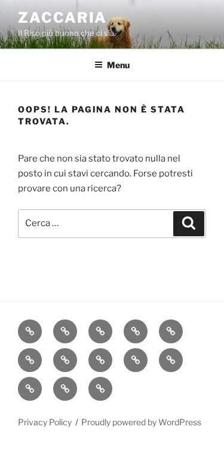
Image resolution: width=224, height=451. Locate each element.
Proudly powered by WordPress (141, 422)
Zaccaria (62, 17)
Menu (118, 65)
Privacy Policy (45, 422)
